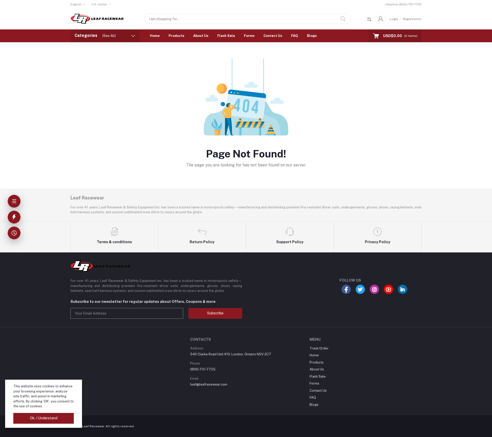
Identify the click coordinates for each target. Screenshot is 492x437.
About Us (200, 36)
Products (176, 36)
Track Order (319, 348)
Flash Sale (226, 36)
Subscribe (215, 313)
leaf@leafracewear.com (208, 384)
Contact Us (272, 36)
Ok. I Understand (43, 418)
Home (155, 36)
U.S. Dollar (99, 4)
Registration (412, 19)
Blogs (312, 36)
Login (394, 19)
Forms (249, 36)
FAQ (294, 36)
